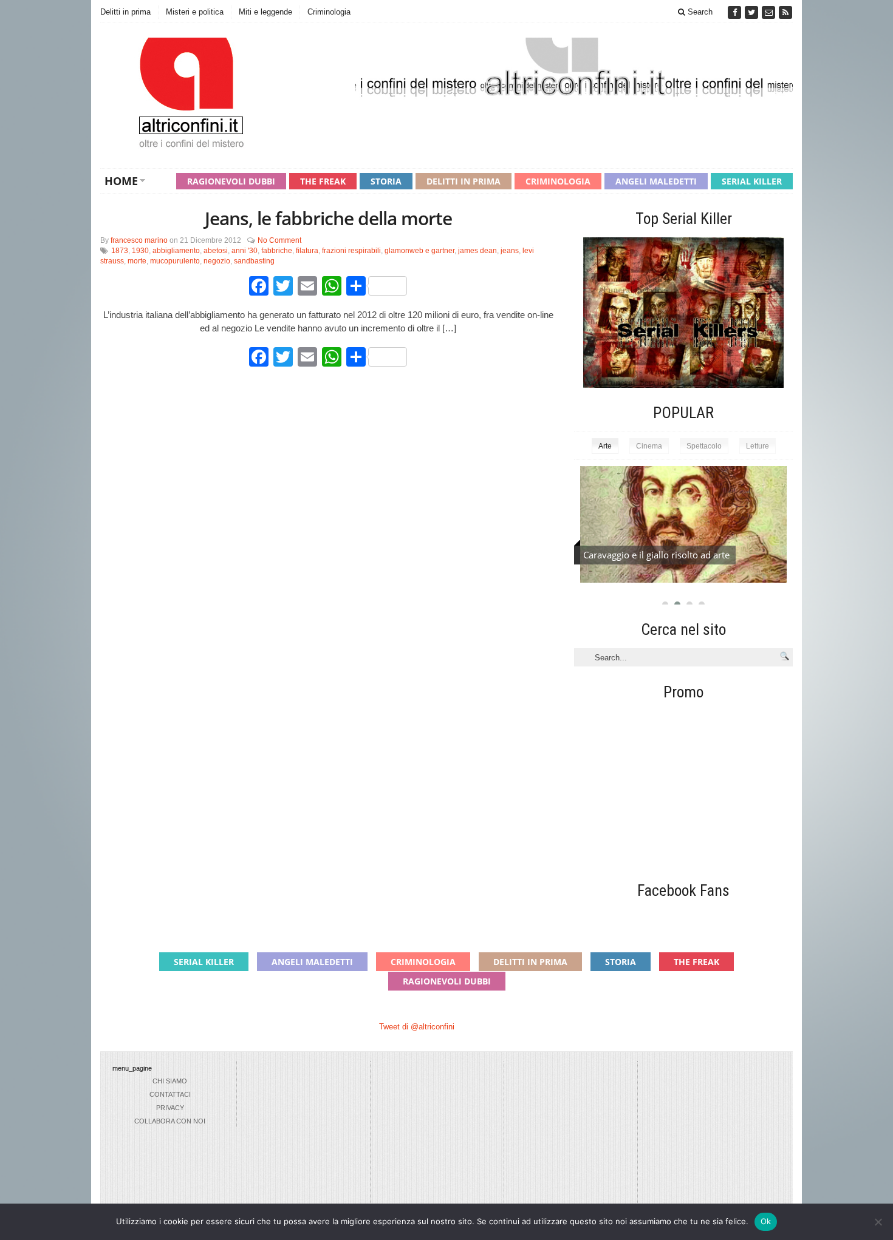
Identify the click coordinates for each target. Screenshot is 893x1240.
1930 (140, 250)
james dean (477, 250)
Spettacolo (704, 446)
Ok (766, 1221)
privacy (170, 1107)
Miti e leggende (265, 11)
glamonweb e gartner (419, 250)
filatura (307, 250)
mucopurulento (175, 261)
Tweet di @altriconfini (416, 1026)
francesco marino (139, 240)
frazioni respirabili (351, 250)
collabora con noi (169, 1121)
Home (121, 181)
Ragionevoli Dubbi (231, 181)
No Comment (279, 240)
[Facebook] (735, 12)
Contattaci (170, 1094)
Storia (386, 181)
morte (137, 261)
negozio (217, 261)
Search (699, 11)
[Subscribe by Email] (769, 12)
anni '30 (244, 250)
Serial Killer (752, 181)
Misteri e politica (195, 11)
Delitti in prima (125, 11)
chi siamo (169, 1081)
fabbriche (276, 250)
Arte (605, 446)
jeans (510, 250)
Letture (757, 446)
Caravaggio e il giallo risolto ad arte (656, 555)
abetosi (216, 250)
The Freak (323, 181)
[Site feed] (785, 12)
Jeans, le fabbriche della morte (328, 218)
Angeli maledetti (656, 181)
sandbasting (254, 261)
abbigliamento (176, 250)
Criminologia (329, 11)
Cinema (649, 446)
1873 (119, 250)
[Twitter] (752, 12)
